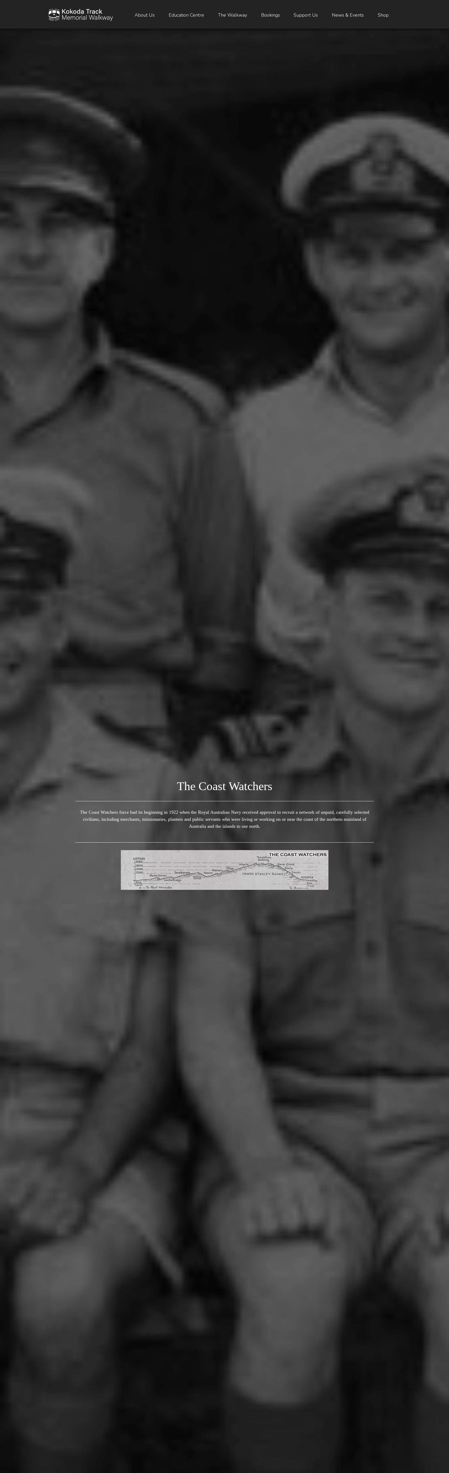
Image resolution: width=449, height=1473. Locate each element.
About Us (145, 15)
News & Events (348, 15)
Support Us (306, 15)
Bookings (270, 15)
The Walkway (232, 15)
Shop (383, 15)
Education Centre (186, 15)
